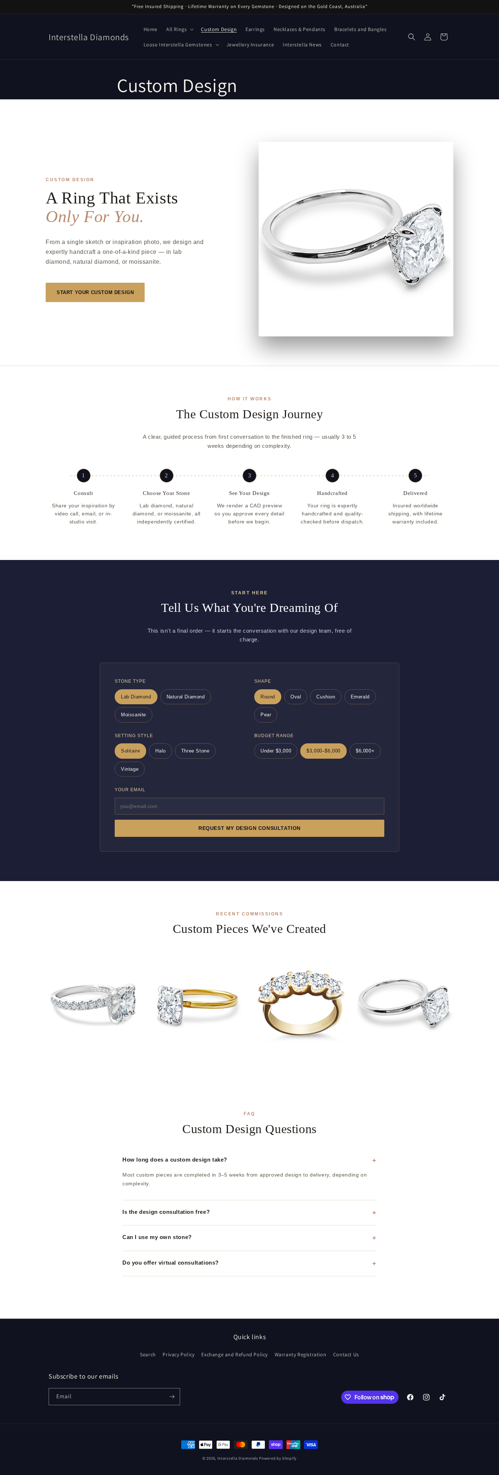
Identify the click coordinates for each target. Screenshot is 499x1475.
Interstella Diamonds (237, 1458)
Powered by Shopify (278, 1458)
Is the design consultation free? (166, 1212)
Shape (262, 681)
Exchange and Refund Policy (234, 1354)
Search (148, 1354)
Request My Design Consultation (249, 828)
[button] (179, 29)
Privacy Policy (178, 1354)
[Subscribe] (172, 1396)
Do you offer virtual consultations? (170, 1262)
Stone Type (130, 681)
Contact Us (346, 1354)
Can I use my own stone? (157, 1237)
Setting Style (134, 735)
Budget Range (274, 735)
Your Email (130, 789)
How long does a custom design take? (174, 1159)
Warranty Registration (301, 1354)
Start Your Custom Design (95, 292)
